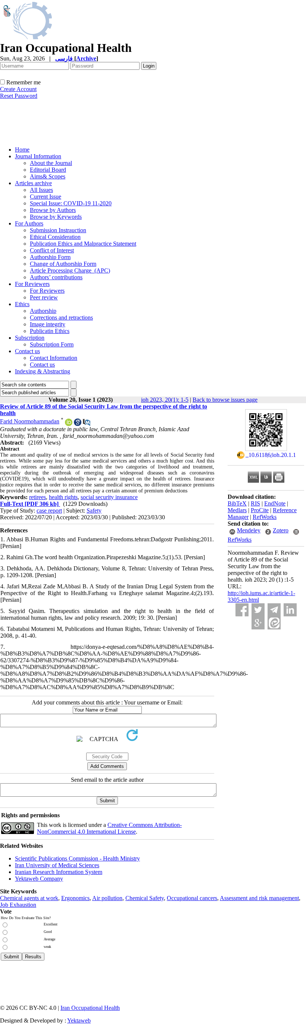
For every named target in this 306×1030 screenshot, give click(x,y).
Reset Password (18, 96)
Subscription (29, 337)
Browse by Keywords (56, 217)
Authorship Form (50, 257)
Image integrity (47, 324)
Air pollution (107, 898)
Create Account (18, 89)
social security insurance (109, 497)
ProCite (260, 510)
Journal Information (38, 156)
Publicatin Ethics (49, 331)
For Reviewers (32, 284)
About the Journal (51, 163)
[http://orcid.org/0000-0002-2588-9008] (68, 424)
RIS (255, 503)
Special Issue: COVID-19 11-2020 (71, 203)
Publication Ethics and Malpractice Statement (83, 243)
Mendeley (248, 530)
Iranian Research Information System (58, 872)
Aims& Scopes (47, 176)
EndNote (274, 503)
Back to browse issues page (225, 399)
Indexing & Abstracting (42, 371)
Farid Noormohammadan (29, 421)
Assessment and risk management (259, 898)
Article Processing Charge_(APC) (70, 270)
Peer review (44, 297)
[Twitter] (258, 609)
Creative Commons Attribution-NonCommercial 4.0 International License (109, 828)
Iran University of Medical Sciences (57, 865)
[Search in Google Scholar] (77, 424)
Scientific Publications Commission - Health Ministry (77, 858)
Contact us (27, 351)
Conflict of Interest (52, 250)
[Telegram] (274, 609)
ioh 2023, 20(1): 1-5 (164, 399)
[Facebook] (242, 609)
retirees (37, 497)
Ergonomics (75, 898)
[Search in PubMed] (86, 424)
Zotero (280, 530)
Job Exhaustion (18, 905)
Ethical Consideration (55, 237)
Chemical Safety (144, 898)
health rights (63, 497)
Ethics (22, 304)
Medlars (237, 510)
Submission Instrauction (58, 230)
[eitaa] (274, 622)
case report (49, 510)
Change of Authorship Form (63, 264)
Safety (94, 510)
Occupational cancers (192, 898)
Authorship (43, 311)
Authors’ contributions (56, 277)
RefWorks (265, 517)
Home (22, 149)
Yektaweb (79, 1020)
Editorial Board (48, 170)
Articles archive (33, 183)
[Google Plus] (258, 622)
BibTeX (237, 503)
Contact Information (53, 358)
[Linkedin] (290, 609)
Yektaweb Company (39, 878)
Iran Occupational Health (90, 1008)
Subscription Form (52, 344)
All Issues (41, 190)
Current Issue (45, 196)
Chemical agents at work (29, 898)
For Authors (29, 223)
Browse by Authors (53, 210)
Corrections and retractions (61, 317)
